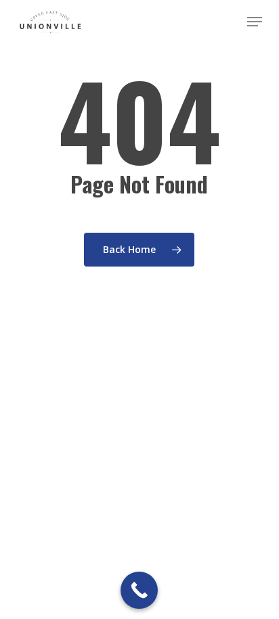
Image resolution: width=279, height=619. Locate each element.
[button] (254, 21)
